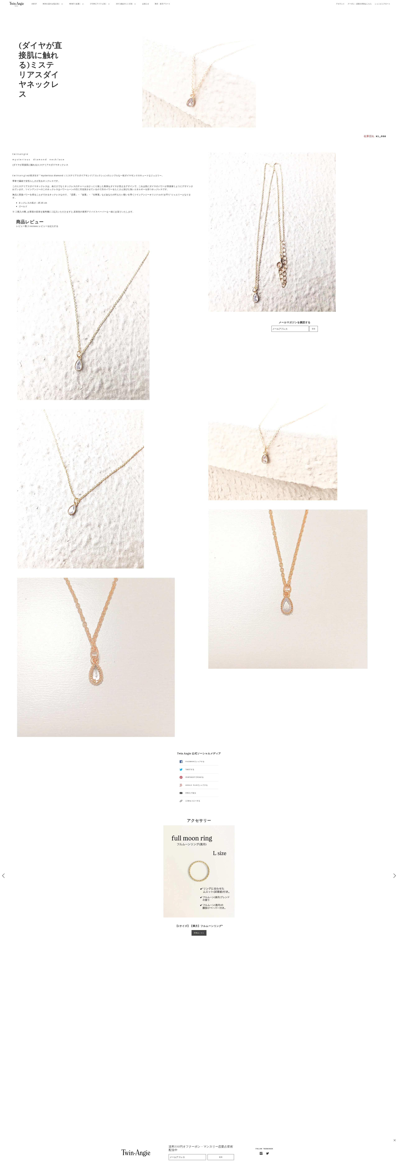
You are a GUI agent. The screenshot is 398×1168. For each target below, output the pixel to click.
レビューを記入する (48, 226)
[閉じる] (395, 1140)
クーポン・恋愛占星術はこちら (360, 4)
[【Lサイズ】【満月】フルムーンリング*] (199, 871)
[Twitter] (267, 1153)
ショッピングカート (382, 4)
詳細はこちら (199, 933)
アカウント (340, 4)
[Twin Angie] (17, 4)
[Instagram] (261, 1153)
